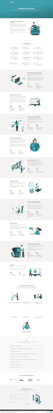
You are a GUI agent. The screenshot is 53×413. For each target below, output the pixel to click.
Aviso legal (11, 410)
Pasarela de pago (38, 47)
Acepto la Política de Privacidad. (14, 402)
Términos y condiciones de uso (16, 410)
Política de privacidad (27, 410)
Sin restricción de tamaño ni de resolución (27, 57)
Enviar (27, 403)
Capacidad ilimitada (14, 47)
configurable (25, 47)
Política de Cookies (22, 410)
